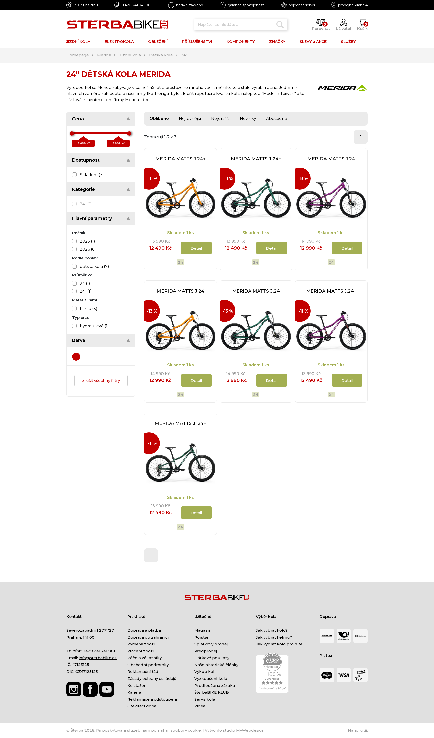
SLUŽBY (348, 41)
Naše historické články (216, 664)
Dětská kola (161, 55)
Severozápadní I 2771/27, (90, 630)
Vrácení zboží (140, 651)
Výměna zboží (141, 644)
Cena (78, 119)
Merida (104, 55)
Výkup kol (204, 671)
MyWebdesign (250, 730)
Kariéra (134, 692)
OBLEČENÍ (158, 41)
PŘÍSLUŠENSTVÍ (197, 41)
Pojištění (202, 637)
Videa (199, 706)
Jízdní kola (130, 55)
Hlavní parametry (92, 218)
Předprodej (205, 651)
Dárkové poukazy (211, 657)
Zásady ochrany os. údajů (151, 678)
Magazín (202, 630)
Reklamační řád (142, 671)
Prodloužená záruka (214, 685)
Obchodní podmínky (148, 664)
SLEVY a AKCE (313, 41)
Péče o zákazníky (144, 657)
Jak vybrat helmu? (274, 637)
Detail (196, 248)
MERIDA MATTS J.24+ (180, 159)
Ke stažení (137, 685)
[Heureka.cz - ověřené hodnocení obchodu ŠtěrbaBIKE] (272, 672)
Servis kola (204, 699)
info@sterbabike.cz (98, 657)
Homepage (77, 55)
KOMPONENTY (241, 41)
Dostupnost (86, 160)
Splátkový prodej (211, 644)
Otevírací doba (141, 706)
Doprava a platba (144, 630)
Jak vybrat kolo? (272, 630)
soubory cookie (186, 730)
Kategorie (83, 189)
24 (180, 262)
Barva (78, 340)
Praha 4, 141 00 (80, 637)
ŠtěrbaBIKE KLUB (211, 692)
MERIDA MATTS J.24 (331, 159)
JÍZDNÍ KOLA (78, 41)
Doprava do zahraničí (148, 637)
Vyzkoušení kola (210, 678)
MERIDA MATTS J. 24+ (180, 423)
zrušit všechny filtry (101, 380)
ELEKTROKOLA (119, 41)
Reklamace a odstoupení (152, 699)
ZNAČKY (277, 41)
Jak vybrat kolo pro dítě (279, 644)
